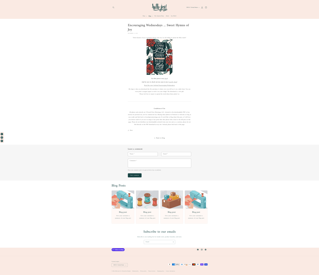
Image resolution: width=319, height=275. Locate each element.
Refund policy (135, 271)
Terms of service (151, 271)
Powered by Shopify (126, 271)
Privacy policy (143, 271)
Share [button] (131, 130)
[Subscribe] (173, 242)
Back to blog (160, 138)
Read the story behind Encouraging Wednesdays (159, 85)
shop (165, 78)
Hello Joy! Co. (118, 271)
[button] (113, 7)
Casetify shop (172, 82)
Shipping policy (160, 271)
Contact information (170, 271)
